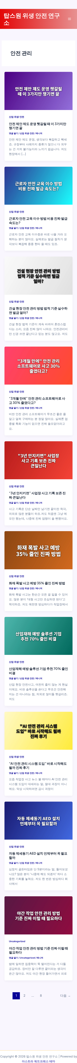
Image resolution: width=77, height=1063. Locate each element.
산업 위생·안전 (16, 117)
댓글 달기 (13, 133)
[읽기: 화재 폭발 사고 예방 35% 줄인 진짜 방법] (38, 550)
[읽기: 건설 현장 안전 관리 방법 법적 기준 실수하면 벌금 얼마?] (38, 275)
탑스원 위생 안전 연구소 (32, 19)
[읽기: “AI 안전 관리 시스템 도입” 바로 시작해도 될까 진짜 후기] (38, 730)
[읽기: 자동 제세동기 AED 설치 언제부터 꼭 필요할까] (38, 820)
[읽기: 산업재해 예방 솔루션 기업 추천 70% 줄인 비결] (38, 635)
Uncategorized (17, 941)
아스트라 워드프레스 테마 (38, 1061)
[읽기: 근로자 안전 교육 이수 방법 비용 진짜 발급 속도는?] (38, 185)
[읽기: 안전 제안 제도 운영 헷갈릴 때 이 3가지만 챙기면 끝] (38, 91)
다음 (65, 995)
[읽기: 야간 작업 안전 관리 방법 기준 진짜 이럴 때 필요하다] (38, 915)
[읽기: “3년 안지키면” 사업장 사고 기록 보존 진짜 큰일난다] (38, 460)
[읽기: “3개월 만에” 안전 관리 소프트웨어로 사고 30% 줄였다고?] (38, 365)
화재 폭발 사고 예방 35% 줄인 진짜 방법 (37, 583)
